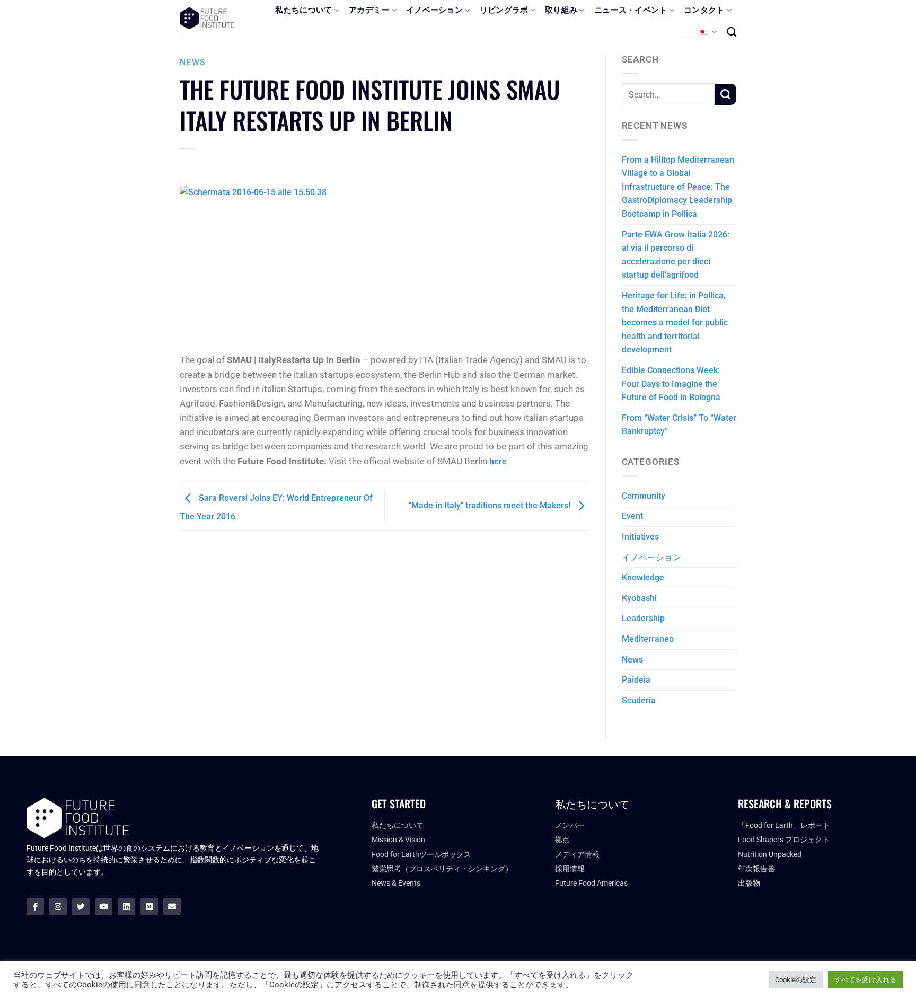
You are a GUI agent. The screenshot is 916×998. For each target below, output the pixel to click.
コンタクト (704, 10)
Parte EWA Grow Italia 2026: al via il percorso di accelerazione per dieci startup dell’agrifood (675, 254)
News (193, 62)
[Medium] (149, 906)
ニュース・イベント (630, 10)
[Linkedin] (126, 906)
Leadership (643, 618)
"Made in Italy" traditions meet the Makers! (490, 505)
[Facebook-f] (35, 906)
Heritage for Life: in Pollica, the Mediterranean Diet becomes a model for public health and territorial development (675, 322)
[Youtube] (103, 906)
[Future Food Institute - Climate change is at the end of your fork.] (207, 18)
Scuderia (639, 700)
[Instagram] (58, 906)
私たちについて (303, 10)
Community (643, 496)
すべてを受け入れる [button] (865, 980)
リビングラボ (504, 10)
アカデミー (369, 10)
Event (632, 516)
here (498, 461)
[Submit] (725, 94)
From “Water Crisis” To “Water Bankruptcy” (679, 425)
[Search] (731, 32)
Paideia (636, 680)
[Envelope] (172, 906)
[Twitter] (81, 906)
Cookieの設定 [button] (795, 980)
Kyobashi (639, 598)
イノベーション (434, 10)
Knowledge (643, 577)
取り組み (561, 10)
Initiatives (640, 537)
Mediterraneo (648, 639)
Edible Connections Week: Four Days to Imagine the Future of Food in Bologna (671, 383)
